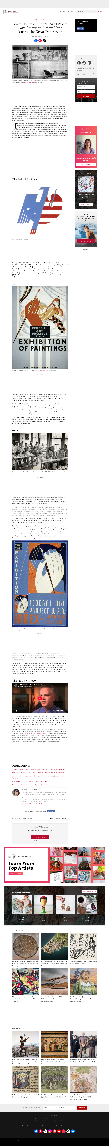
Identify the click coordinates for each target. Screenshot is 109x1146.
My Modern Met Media (85, 73)
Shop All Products (86, 204)
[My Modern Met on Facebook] (36, 1131)
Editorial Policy (41, 1140)
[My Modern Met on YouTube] (59, 1131)
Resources (52, 1125)
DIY (42, 1125)
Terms (56, 1142)
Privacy (52, 1142)
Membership (101, 11)
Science (70, 1125)
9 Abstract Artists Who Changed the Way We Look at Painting (31, 781)
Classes (57, 1125)
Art (19, 1125)
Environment (64, 1125)
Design (23, 1125)
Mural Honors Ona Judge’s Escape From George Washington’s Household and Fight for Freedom (82, 999)
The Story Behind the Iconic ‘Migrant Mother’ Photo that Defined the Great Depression (39, 769)
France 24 (59, 799)
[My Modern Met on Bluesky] (73, 1131)
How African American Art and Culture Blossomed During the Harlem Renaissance (38, 772)
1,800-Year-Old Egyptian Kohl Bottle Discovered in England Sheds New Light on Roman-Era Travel (54, 1061)
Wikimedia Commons (29, 82)
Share (51, 811)
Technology (76, 1125)
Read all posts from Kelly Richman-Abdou (32, 803)
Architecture (37, 1125)
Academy (87, 1125)
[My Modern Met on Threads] (68, 1131)
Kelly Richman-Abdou (37, 36)
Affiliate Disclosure (70, 1140)
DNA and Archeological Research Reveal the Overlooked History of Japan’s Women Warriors (25, 999)
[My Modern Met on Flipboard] (54, 1131)
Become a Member (40, 837)
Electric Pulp (94, 1140)
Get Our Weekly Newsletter (59, 818)
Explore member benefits (40, 841)
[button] (71, 12)
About (35, 1140)
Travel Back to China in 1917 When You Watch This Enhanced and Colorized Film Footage (83, 1061)
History (42, 19)
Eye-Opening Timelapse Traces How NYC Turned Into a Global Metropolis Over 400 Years (54, 963)
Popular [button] (62, 11)
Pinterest (86, 68)
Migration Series (49, 534)
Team (46, 1140)
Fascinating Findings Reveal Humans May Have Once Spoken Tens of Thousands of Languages (25, 963)
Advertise (63, 1140)
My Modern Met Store (21, 892)
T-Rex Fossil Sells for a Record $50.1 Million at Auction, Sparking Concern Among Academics (53, 999)
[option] (56, 870)
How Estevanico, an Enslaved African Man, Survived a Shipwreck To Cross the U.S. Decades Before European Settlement (25, 1061)
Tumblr (90, 68)
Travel (82, 1125)
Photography (30, 1125)
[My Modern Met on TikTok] (64, 1131)
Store (92, 1125)
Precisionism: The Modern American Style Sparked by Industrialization (34, 785)
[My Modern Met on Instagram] (50, 1131)
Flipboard (79, 70)
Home (37, 19)
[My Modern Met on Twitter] (45, 1131)
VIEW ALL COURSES (86, 164)
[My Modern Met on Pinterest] (41, 1131)
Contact (58, 1140)
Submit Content (52, 1140)
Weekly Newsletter (87, 67)
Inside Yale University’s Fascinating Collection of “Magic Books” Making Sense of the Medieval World (81, 1097)
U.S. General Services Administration (36, 734)
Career (46, 1125)
